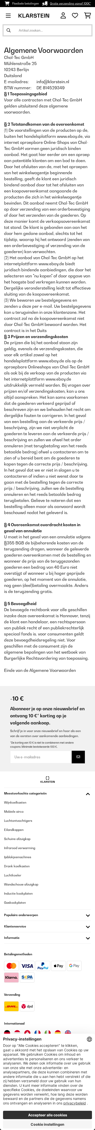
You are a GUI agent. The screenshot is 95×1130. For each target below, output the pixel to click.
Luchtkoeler (12, 875)
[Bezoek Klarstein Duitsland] (7, 1033)
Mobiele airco (14, 811)
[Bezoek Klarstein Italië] (48, 1033)
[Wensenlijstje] (75, 15)
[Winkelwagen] (87, 15)
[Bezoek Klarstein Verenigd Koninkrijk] (68, 1033)
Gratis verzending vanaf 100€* (70, 3)
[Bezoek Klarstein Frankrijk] (37, 1033)
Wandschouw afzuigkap (21, 884)
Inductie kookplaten (18, 893)
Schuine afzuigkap (17, 839)
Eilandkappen (14, 830)
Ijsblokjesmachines (17, 857)
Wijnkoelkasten (15, 802)
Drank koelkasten (17, 866)
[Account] (63, 15)
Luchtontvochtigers (18, 821)
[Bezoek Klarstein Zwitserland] (27, 1033)
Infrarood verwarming (19, 848)
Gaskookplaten (15, 902)
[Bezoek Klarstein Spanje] (58, 1033)
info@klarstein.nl (52, 81)
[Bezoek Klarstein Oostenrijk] (17, 1033)
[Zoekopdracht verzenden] (9, 30)
